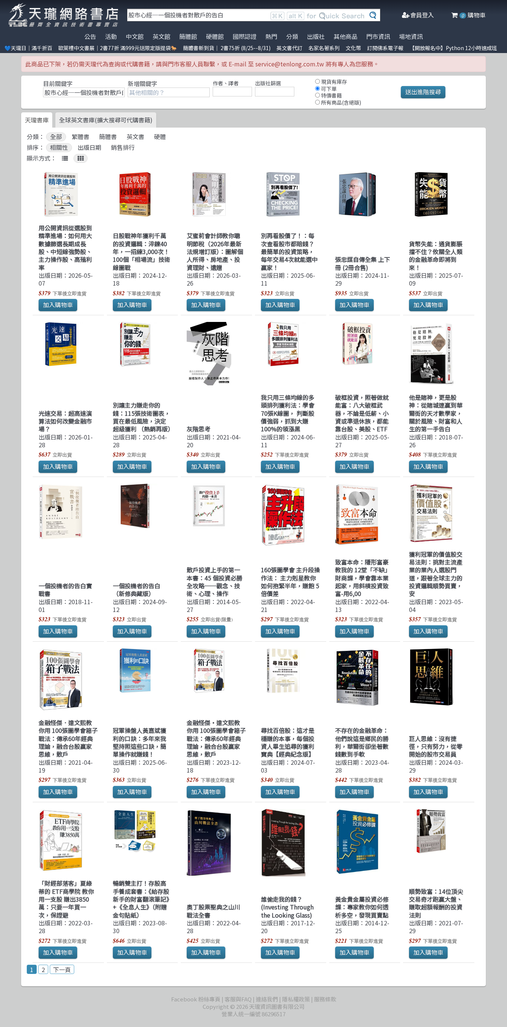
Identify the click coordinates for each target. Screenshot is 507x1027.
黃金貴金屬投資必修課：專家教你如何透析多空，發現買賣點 (362, 907)
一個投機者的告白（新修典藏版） (136, 589)
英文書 (135, 136)
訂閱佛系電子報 (385, 48)
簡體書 (108, 136)
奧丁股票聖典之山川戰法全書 (213, 910)
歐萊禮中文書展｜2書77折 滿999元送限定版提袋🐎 (117, 48)
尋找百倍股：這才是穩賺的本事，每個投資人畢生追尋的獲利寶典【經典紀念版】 (287, 742)
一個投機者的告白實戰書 (65, 589)
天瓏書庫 (37, 119)
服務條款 (325, 999)
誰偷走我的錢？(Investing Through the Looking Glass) (287, 907)
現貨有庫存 (333, 81)
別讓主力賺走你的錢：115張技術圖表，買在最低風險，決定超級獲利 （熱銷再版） (143, 417)
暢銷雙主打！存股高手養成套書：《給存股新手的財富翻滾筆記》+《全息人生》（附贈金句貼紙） (141, 899)
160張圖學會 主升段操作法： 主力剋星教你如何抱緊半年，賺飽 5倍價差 (290, 581)
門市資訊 (378, 36)
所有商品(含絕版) (340, 102)
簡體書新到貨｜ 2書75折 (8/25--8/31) (227, 48)
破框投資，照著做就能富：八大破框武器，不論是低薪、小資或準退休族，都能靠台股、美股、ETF (362, 413)
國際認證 (244, 36)
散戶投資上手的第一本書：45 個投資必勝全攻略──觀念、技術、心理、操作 (214, 581)
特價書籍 (331, 95)
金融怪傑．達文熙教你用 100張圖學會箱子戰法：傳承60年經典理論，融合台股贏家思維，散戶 (68, 738)
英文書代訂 (289, 48)
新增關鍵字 (142, 83)
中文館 (135, 36)
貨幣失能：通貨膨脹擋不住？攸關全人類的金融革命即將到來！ (435, 255)
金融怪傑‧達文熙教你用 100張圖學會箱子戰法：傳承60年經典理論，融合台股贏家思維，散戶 (216, 738)
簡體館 (188, 36)
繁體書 (80, 136)
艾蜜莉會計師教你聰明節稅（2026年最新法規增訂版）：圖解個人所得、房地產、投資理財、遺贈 (215, 251)
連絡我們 (267, 999)
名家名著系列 (324, 48)
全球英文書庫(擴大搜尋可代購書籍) (106, 119)
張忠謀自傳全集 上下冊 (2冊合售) (362, 263)
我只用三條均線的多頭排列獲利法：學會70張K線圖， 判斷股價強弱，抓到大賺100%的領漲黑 (287, 413)
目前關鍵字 (58, 83)
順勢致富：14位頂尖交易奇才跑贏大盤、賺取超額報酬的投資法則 (436, 903)
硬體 (160, 136)
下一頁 (62, 969)
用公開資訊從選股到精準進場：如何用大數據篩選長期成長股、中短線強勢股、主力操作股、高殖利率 (65, 247)
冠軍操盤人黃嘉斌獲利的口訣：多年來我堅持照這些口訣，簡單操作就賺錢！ (139, 742)
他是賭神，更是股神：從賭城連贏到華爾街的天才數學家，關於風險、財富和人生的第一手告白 (435, 413)
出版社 (316, 36)
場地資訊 (411, 36)
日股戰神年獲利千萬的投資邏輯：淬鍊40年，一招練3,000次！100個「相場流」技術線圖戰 (141, 251)
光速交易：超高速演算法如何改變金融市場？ (65, 421)
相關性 (59, 147)
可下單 (328, 88)
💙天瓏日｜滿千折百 (28, 48)
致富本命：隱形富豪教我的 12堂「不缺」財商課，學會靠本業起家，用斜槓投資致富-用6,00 (363, 577)
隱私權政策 (296, 999)
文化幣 (353, 48)
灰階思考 (198, 428)
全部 (56, 136)
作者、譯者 (226, 83)
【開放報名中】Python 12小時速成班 (453, 48)
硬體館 (215, 36)
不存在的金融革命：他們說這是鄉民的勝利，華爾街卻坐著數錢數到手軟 (362, 742)
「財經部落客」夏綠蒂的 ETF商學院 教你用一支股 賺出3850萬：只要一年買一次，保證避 (66, 899)
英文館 (161, 36)
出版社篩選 (268, 83)
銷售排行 (123, 147)
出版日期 (89, 147)
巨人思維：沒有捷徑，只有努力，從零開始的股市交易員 (435, 746)
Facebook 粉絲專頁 (195, 999)
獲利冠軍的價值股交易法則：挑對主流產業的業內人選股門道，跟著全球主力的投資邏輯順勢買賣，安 (435, 574)
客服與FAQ (238, 999)
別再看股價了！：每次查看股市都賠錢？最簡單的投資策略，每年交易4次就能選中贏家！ (289, 251)
